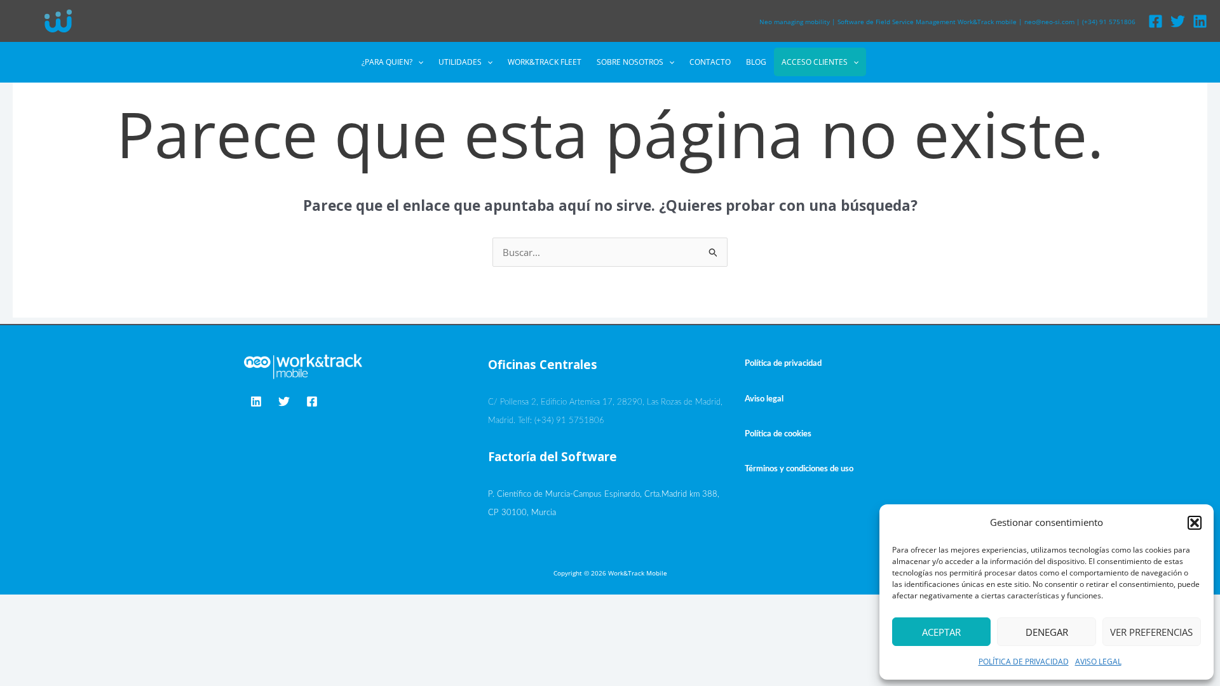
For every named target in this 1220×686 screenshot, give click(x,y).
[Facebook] (1155, 21)
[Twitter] (1177, 21)
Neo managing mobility (794, 21)
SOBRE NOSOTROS (630, 62)
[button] (1194, 522)
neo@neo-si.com (1049, 21)
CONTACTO (710, 62)
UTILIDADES (460, 62)
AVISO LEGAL (1098, 661)
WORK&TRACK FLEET (544, 62)
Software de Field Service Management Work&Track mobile (927, 21)
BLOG (756, 62)
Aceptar (941, 632)
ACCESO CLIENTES (815, 62)
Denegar (1047, 632)
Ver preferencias (1151, 632)
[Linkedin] (1200, 21)
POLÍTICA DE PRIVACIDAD (1024, 661)
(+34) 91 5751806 (1108, 21)
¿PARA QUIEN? (387, 62)
